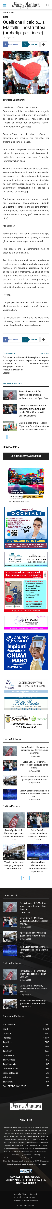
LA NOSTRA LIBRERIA (31, 1181)
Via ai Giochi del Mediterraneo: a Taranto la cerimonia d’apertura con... (34, 794)
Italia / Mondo (9, 858)
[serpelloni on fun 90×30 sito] (26, 728)
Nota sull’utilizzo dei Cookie (25, 1197)
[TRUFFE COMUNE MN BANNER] (26, 611)
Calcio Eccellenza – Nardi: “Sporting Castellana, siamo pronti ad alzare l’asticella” (34, 426)
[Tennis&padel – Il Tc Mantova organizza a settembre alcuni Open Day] (10, 395)
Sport (13, 12)
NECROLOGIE (32, 1177)
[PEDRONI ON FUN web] (26, 566)
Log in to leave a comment (26, 456)
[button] (4, 5)
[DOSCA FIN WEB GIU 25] (26, 547)
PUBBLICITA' (33, 1180)
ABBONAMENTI (15, 1180)
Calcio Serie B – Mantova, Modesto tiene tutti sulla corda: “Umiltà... (34, 765)
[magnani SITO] (26, 628)
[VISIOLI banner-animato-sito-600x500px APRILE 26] (26, 669)
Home (5, 12)
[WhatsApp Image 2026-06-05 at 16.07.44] (26, 502)
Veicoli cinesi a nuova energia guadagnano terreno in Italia (14, 865)
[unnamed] (26, 692)
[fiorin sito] (26, 709)
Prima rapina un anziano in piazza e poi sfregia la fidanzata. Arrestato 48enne (37, 362)
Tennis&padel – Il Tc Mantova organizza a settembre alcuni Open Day (33, 395)
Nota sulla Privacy (20, 1194)
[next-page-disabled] (9, 437)
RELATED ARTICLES (12, 383)
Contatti (33, 1194)
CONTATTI (16, 1177)
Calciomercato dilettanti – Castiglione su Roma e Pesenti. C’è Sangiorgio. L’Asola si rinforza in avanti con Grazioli (14, 365)
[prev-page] (4, 437)
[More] (43, 44)
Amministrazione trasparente (26, 1200)
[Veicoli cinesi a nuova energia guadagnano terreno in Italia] (10, 780)
